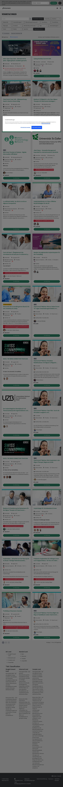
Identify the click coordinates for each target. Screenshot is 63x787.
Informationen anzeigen (25, 127)
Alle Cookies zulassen (36, 127)
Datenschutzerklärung (46, 123)
